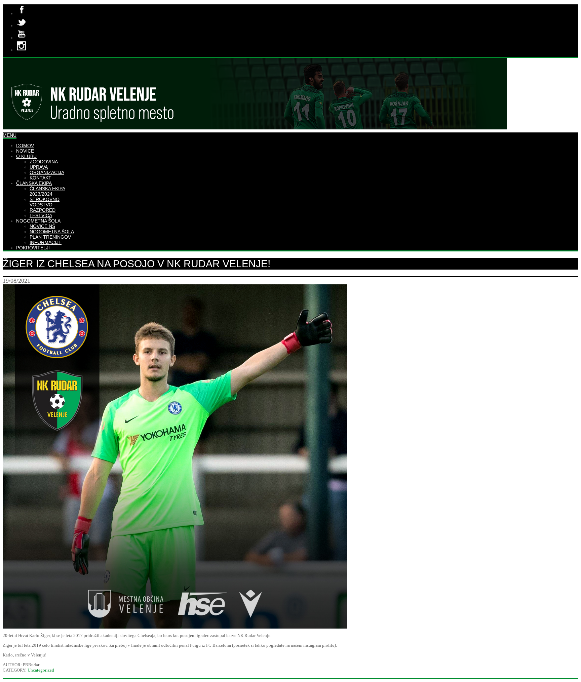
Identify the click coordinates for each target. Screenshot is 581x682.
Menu (9, 135)
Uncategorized (41, 670)
